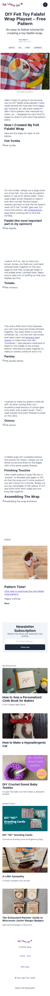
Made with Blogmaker (25, 988)
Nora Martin (23, 40)
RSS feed (25, 967)
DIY (20, 48)
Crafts (11, 48)
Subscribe (25, 647)
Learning (37, 48)
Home (22, 956)
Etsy (29, 956)
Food (28, 48)
